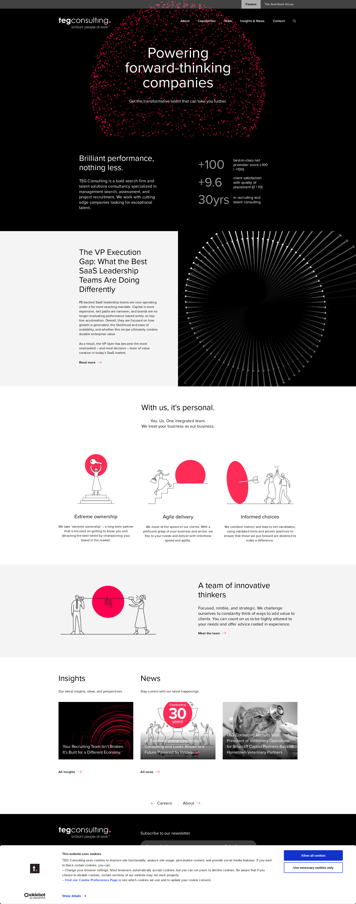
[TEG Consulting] (85, 23)
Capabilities (207, 21)
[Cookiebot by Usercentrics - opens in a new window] (35, 896)
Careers (251, 4)
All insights (67, 772)
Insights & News (252, 21)
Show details (71, 896)
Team (228, 21)
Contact (279, 21)
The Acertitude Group (279, 4)
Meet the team (209, 633)
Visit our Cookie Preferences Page (91, 880)
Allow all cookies (313, 855)
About (185, 21)
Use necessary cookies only (313, 867)
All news (147, 772)
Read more (87, 362)
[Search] (294, 21)
